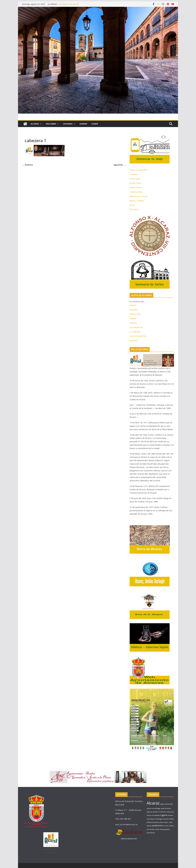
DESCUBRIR (51, 124)
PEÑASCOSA (135, 314)
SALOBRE (134, 309)
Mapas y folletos (137, 200)
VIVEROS (133, 323)
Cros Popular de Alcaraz (68, 4)
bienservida (168, 804)
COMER (94, 124)
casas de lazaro (166, 808)
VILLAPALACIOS (136, 327)
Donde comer (136, 183)
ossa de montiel (168, 819)
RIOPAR (133, 318)
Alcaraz (153, 803)
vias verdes (150, 829)
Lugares (163, 815)
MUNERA (134, 340)
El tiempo (134, 174)
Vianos (171, 826)
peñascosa (150, 822)
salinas (149, 826)
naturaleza (150, 819)
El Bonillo (162, 812)
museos (170, 815)
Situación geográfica (139, 170)
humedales (156, 815)
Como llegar (135, 178)
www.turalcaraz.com (129, 838)
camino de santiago (153, 808)
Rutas (132, 205)
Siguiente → (120, 164)
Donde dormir (136, 187)
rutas (170, 822)
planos (156, 822)
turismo (166, 826)
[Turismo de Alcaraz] (98, 8)
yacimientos (151, 833)
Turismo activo (136, 192)
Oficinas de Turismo (138, 196)
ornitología (158, 819)
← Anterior (27, 164)
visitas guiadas (165, 829)
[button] (40, 124)
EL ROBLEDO (135, 331)
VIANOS (133, 305)
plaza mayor (164, 822)
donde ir (156, 812)
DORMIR (83, 124)
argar (162, 804)
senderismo (157, 825)
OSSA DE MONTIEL (138, 336)
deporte (149, 812)
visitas (157, 829)
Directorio (134, 209)
